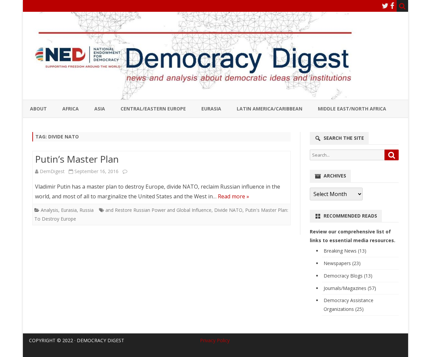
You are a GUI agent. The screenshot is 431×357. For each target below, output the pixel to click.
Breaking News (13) (345, 251)
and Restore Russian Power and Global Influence (158, 210)
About (38, 108)
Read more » (233, 196)
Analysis (49, 210)
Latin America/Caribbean (269, 108)
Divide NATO (228, 210)
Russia (86, 210)
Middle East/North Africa (352, 108)
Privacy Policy (215, 340)
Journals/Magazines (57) (350, 288)
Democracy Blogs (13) (348, 275)
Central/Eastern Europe (153, 108)
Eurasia (211, 108)
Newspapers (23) (342, 263)
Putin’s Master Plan (77, 159)
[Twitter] (385, 5)
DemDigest (52, 171)
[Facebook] (392, 5)
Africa (70, 108)
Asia (99, 108)
